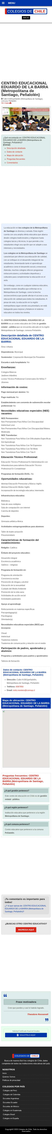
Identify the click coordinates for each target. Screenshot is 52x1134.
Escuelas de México (11, 1106)
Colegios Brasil (9, 1114)
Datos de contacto (14, 152)
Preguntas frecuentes (16, 159)
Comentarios (12, 163)
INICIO (26, 18)
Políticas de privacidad (11, 1080)
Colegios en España (11, 1118)
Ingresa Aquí (26, 930)
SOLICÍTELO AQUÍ (27, 1035)
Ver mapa (5, 103)
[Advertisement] (26, 52)
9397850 (19, 687)
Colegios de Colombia (11, 1094)
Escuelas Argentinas (11, 1098)
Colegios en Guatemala (12, 1110)
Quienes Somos (8, 1077)
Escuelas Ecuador (10, 1102)
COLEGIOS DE (26, 11)
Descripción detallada (16, 148)
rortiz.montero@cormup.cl (24, 690)
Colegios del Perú (10, 1090)
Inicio (4, 1073)
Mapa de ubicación (15, 155)
